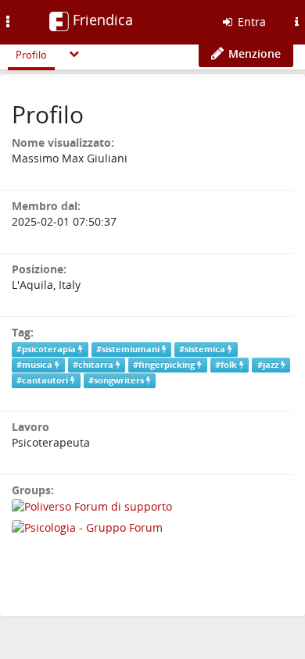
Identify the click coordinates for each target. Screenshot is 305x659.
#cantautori (43, 380)
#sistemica (203, 349)
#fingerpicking (165, 364)
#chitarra (94, 364)
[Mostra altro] (74, 53)
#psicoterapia (47, 349)
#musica (35, 364)
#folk (227, 364)
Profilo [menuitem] (31, 55)
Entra (250, 21)
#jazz (269, 364)
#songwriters (117, 380)
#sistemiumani (129, 349)
